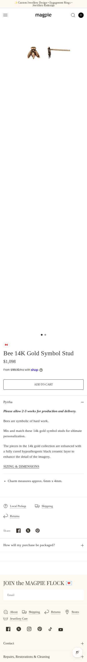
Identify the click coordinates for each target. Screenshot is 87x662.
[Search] (73, 15)
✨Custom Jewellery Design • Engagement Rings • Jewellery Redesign (43, 4)
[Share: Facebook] (18, 530)
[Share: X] (28, 530)
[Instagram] (29, 629)
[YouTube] (61, 630)
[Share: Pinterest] (37, 530)
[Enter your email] (79, 595)
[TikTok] (50, 629)
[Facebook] (8, 629)
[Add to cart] (43, 384)
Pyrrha (7, 402)
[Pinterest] (40, 629)
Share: (7, 530)
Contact (8, 643)
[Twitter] (19, 629)
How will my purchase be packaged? (29, 545)
